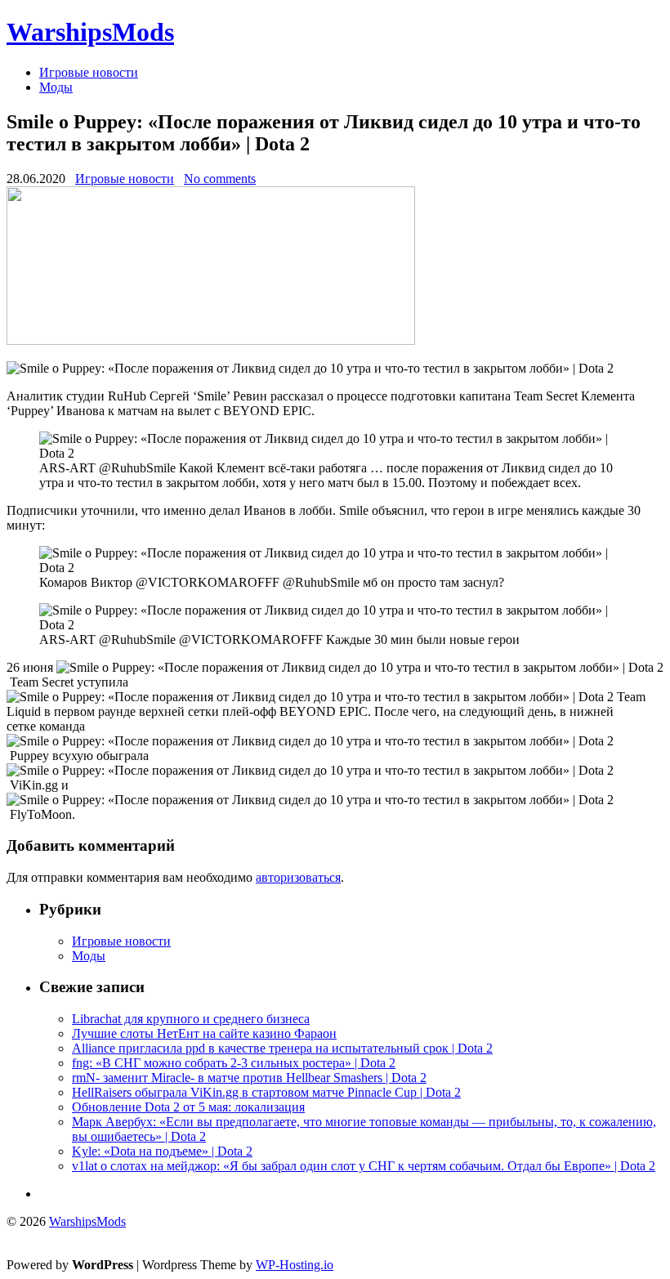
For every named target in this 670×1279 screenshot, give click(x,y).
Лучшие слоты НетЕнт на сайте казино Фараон (204, 1033)
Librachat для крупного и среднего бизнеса (191, 1019)
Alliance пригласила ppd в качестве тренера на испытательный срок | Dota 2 (282, 1048)
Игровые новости (88, 72)
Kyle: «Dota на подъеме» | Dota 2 (162, 1151)
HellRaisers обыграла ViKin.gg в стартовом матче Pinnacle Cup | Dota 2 (266, 1092)
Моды (56, 87)
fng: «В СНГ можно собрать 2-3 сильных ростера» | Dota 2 (233, 1063)
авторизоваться (298, 877)
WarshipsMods (90, 32)
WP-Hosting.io (294, 1265)
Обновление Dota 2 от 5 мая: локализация (188, 1107)
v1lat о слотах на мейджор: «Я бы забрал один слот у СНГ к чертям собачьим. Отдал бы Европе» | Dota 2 (363, 1166)
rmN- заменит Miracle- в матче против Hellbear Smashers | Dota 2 (249, 1077)
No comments (220, 179)
